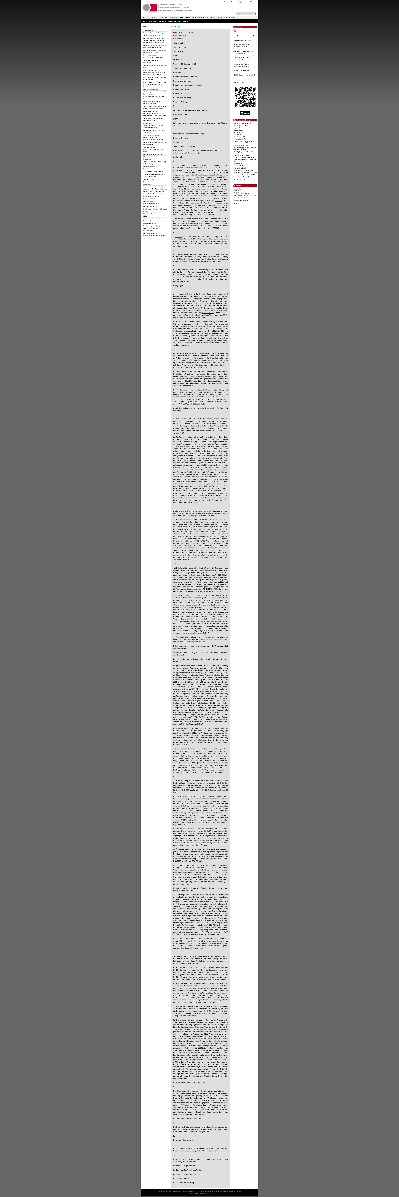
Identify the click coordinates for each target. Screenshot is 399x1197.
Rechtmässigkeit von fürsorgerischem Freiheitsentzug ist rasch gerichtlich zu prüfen (155, 72)
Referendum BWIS (239, 168)
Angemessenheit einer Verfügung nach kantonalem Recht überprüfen (155, 188)
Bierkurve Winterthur (240, 137)
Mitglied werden (243, 2)
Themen (153, 17)
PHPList (225, 1191)
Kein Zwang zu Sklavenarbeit (153, 57)
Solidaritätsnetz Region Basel (243, 170)
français (227, 2)
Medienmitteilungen (198, 17)
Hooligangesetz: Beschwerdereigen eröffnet (155, 210)
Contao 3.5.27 (194, 1191)
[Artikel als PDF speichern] (174, 27)
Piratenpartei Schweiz (240, 166)
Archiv (145, 21)
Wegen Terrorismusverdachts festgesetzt (153, 183)
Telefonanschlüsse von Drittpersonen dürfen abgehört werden (153, 149)
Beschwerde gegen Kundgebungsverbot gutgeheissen (154, 225)
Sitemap (253, 2)
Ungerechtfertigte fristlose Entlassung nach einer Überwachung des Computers (153, 137)
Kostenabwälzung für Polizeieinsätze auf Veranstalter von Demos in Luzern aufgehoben (154, 113)
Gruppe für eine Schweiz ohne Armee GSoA (243, 152)
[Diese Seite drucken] (172, 27)
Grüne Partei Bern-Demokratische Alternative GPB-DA (244, 148)
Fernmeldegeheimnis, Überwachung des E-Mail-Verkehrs (154, 234)
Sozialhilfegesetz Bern (150, 179)
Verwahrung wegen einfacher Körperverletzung (153, 119)
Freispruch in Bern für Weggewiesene (150, 229)
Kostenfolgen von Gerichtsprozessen (149, 168)
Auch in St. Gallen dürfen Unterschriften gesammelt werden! (154, 220)
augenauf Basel (238, 128)
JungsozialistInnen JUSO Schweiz (244, 159)
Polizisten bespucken (150, 55)
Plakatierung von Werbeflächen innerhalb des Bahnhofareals (153, 193)
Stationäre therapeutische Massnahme (151, 61)
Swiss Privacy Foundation (241, 177)
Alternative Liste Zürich (241, 125)
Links (233, 17)
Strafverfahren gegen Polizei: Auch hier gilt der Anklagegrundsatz (154, 107)
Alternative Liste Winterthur (242, 123)
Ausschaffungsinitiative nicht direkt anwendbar (154, 131)
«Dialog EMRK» (163, 17)
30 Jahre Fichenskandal (241, 70)
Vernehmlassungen (223, 17)
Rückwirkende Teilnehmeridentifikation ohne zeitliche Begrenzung (153, 125)
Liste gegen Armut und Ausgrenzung (240, 162)
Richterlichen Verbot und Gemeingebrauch (151, 198)
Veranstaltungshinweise (157, 21)
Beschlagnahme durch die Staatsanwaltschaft (152, 103)
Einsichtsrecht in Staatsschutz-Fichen (153, 215)
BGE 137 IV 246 (195, 367)
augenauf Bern (238, 130)
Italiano (234, 2)
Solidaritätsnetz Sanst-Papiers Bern (245, 172)
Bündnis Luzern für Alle (241, 139)
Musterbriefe (211, 17)
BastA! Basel (237, 134)
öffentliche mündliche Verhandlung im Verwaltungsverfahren (154, 163)
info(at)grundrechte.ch (240, 200)
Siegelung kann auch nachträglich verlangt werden (154, 143)
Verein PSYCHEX (239, 179)
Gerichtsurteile (185, 17)
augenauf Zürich (238, 132)
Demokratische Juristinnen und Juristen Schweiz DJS (243, 142)
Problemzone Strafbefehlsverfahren (150, 88)
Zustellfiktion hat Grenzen (151, 35)
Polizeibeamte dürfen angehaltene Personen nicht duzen (154, 51)
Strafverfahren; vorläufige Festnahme (151, 158)
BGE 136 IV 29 (196, 402)
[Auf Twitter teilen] (178, 27)
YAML (176, 1191)
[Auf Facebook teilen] (176, 27)
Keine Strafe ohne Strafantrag (153, 33)
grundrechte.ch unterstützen (178, 21)
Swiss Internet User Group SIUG (244, 175)
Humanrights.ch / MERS (241, 155)
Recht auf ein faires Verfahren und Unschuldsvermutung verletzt (154, 83)
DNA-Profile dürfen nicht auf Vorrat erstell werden (154, 78)
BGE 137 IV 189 (208, 313)
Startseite (146, 17)
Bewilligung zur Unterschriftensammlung (151, 202)
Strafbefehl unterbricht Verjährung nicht (154, 66)
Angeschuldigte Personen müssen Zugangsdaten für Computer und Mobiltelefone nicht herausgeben (154, 40)
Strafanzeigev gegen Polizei (152, 154)
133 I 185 (186, 386)
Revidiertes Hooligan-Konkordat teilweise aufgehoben (153, 98)
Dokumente (174, 17)
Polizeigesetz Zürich (150, 206)
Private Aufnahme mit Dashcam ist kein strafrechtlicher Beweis (154, 46)
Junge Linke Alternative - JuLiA (243, 157)
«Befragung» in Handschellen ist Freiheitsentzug (154, 93)
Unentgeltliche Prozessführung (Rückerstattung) (155, 175)
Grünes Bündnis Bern (240, 145)
